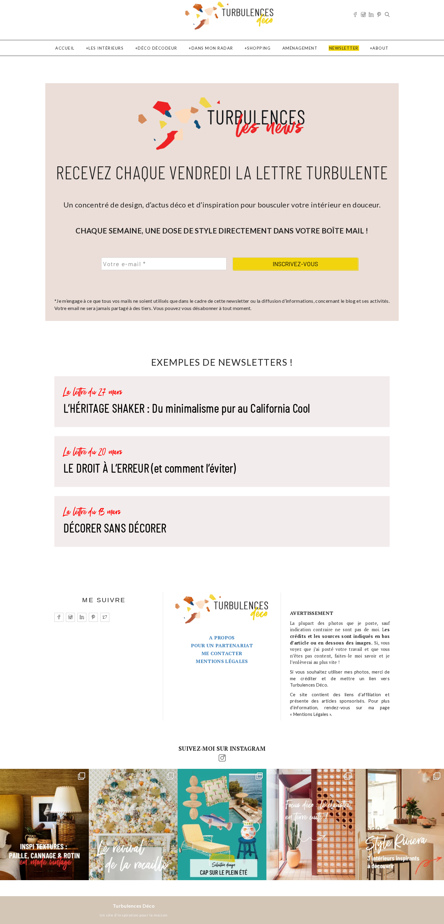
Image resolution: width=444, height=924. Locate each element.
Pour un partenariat (222, 645)
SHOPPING (259, 48)
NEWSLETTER (344, 48)
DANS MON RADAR (212, 48)
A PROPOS (222, 637)
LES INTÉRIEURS (106, 48)
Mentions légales (222, 661)
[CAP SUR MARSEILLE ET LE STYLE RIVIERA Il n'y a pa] (399, 824)
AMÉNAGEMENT (300, 48)
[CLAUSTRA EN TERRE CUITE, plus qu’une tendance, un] (310, 824)
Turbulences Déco (134, 906)
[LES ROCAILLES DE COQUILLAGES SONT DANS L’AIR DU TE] (133, 824)
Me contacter (222, 653)
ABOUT (380, 48)
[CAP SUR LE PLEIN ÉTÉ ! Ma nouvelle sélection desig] (222, 824)
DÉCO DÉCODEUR (157, 48)
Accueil (65, 48)
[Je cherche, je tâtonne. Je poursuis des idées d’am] (44, 824)
